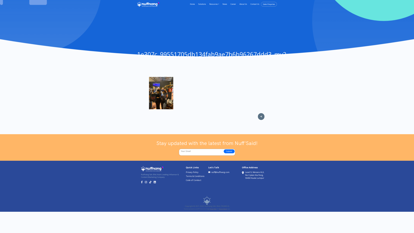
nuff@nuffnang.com (220, 172)
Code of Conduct (193, 180)
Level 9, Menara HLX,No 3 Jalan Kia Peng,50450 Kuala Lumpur (254, 175)
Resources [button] (213, 4)
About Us (243, 4)
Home (192, 4)
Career (233, 4)
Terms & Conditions (195, 176)
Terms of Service (223, 209)
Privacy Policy (192, 172)
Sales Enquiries (269, 4)
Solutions (202, 4)
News (225, 4)
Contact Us (254, 4)
